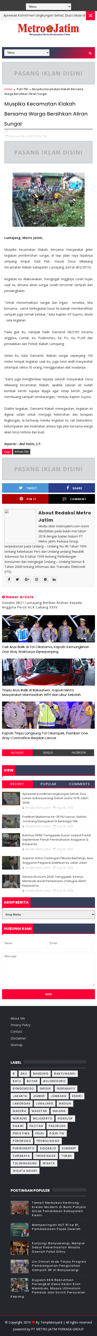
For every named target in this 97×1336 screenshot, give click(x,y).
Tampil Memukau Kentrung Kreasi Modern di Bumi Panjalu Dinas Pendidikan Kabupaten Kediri (59, 1209)
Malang (59, 1111)
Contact (16, 1031)
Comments (79, 784)
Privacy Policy (20, 1025)
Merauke (20, 1118)
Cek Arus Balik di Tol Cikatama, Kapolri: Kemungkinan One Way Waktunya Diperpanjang (45, 649)
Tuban (66, 1156)
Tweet (31, 488)
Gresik (45, 1088)
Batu (17, 1081)
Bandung (41, 1074)
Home (8, 89)
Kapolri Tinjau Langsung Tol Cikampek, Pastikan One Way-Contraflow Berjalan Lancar (45, 735)
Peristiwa (21, 1133)
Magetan (39, 1111)
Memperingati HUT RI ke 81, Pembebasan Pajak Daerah (56, 1227)
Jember (39, 1096)
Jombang (59, 1096)
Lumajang (44, 1103)
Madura (19, 1111)
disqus (48, 753)
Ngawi (18, 1126)
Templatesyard (51, 1322)
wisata (49, 1163)
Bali (24, 1074)
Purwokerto (23, 1148)
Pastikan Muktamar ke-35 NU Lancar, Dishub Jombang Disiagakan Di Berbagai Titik (54, 819)
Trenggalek (45, 1156)
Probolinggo (48, 1141)
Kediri (77, 1096)
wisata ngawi (25, 1171)
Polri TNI (22, 89)
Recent (17, 784)
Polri (39, 1133)
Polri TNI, (42, 136)
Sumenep (69, 1148)
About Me (18, 1018)
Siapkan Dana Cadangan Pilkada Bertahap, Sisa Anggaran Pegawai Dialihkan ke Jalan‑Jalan (57, 860)
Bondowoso (23, 1088)
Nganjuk (65, 1118)
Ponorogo (22, 1141)
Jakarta (20, 1096)
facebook (79, 753)
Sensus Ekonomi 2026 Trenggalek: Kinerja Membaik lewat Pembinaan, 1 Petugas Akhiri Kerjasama (54, 881)
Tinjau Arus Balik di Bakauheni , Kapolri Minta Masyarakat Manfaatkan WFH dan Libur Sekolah (41, 692)
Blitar (32, 1081)
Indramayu (66, 1088)
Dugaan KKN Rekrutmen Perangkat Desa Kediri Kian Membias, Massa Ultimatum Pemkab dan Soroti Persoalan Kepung (48, 1288)
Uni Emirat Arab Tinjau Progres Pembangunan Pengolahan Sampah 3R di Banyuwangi (59, 1265)
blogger (17, 753)
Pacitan (36, 1126)
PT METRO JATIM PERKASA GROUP (57, 1329)
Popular (49, 784)
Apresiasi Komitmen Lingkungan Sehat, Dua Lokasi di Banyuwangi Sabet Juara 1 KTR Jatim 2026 (55, 798)
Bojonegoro (54, 1081)
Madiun (65, 1103)
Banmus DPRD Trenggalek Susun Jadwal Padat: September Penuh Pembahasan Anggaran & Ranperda (56, 839)
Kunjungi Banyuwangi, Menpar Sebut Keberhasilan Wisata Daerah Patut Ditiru (58, 1247)
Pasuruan (57, 1126)
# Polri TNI (21, 452)
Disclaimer (18, 1038)
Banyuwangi (65, 1074)
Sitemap (17, 1045)
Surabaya (21, 1156)
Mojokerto (42, 1118)
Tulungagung (25, 1163)
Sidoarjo (48, 1148)
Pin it (31, 499)
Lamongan (21, 1103)
